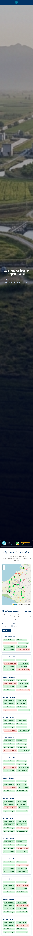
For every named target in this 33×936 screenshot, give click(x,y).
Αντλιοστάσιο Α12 (9, 717)
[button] (19, 573)
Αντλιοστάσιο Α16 (9, 637)
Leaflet (15, 604)
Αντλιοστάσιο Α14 (9, 677)
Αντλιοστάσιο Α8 (8, 798)
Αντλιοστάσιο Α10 (9, 758)
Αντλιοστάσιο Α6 (8, 838)
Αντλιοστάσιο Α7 (8, 818)
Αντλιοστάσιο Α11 (8, 738)
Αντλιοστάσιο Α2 (8, 919)
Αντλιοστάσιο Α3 (8, 899)
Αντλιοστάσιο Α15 (9, 657)
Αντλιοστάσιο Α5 (8, 859)
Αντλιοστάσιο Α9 (8, 778)
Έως (13, 623)
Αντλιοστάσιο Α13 (9, 697)
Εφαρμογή (6, 630)
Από (3, 623)
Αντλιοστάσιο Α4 (8, 879)
